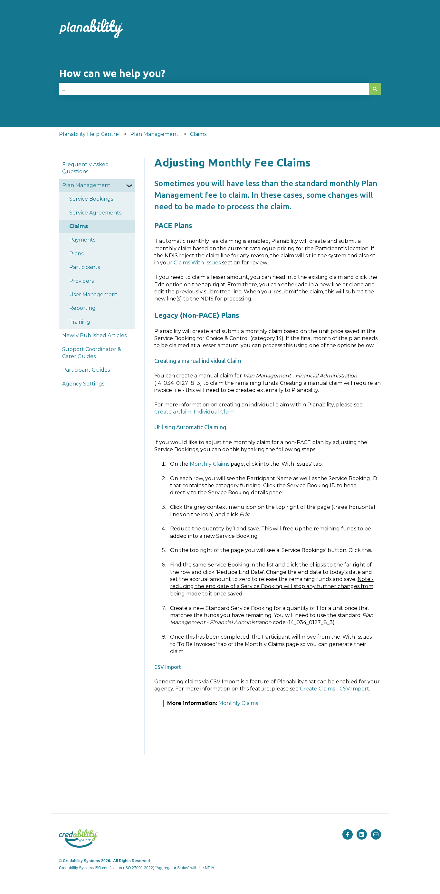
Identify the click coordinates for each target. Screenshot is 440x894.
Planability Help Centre (89, 134)
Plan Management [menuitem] (86, 185)
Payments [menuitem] (82, 240)
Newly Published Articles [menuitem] (94, 335)
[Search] (375, 89)
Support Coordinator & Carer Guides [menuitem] (91, 352)
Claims (198, 134)
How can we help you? (112, 73)
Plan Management (154, 134)
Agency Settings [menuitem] (83, 384)
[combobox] (214, 89)
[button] (129, 186)
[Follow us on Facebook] (347, 834)
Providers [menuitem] (81, 281)
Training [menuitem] (79, 322)
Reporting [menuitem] (82, 308)
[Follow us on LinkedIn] (362, 834)
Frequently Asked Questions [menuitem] (85, 168)
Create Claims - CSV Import (334, 689)
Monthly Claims (209, 464)
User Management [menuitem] (93, 294)
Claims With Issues (197, 263)
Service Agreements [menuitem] (95, 213)
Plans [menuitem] (76, 254)
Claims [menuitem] (78, 226)
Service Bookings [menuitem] (91, 199)
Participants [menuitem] (84, 267)
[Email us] (376, 834)
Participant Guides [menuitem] (86, 370)
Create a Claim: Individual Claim (194, 412)
